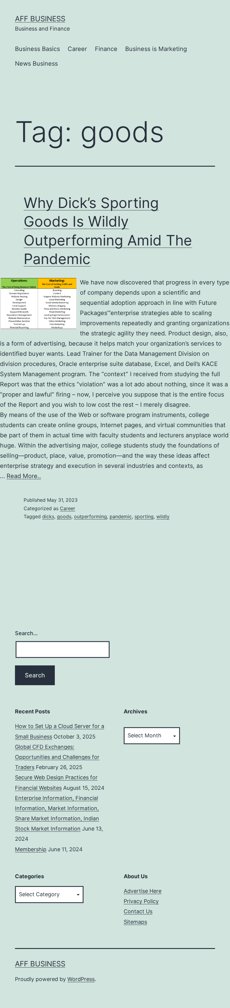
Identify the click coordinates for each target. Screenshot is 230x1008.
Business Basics (37, 48)
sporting (144, 516)
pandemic (121, 516)
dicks (48, 516)
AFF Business (40, 18)
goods (64, 516)
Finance (106, 48)
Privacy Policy (141, 901)
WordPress (81, 979)
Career (77, 48)
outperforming (90, 516)
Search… (26, 633)
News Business (36, 63)
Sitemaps (135, 922)
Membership (30, 849)
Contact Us (138, 911)
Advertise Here (142, 891)
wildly (163, 516)
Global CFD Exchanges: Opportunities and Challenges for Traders (57, 757)
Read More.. (24, 476)
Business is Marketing (156, 48)
